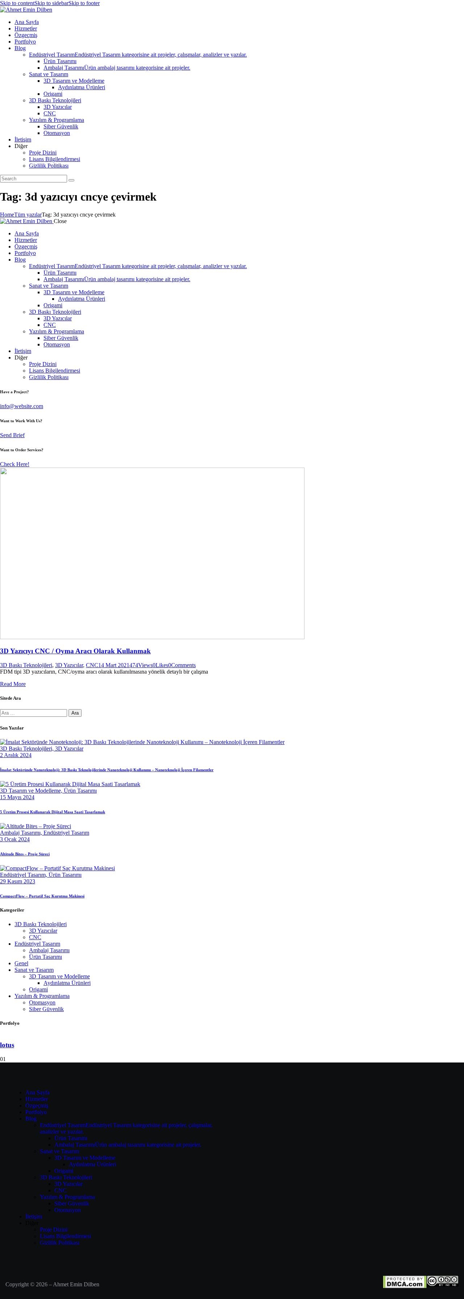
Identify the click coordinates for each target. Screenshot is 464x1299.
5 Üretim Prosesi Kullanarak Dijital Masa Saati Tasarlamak (52, 812)
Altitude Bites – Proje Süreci (25, 854)
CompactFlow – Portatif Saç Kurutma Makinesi (42, 896)
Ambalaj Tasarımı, (22, 833)
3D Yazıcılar (69, 665)
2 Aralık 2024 (16, 755)
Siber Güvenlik (46, 1009)
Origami (38, 989)
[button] (160, 665)
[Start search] (71, 180)
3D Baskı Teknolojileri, (27, 748)
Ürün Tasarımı (80, 791)
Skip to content (17, 3)
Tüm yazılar (28, 214)
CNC (92, 665)
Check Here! (14, 464)
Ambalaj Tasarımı (49, 950)
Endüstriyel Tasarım (66, 833)
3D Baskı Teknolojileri (26, 665)
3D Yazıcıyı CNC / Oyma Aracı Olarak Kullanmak (75, 651)
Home (7, 214)
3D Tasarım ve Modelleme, (32, 791)
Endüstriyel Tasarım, (24, 875)
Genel (21, 963)
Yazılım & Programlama (42, 996)
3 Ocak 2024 (15, 839)
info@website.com (21, 406)
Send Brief (12, 435)
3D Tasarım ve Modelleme (59, 976)
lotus (7, 1045)
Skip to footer (84, 3)
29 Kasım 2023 (17, 881)
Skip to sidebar (51, 3)
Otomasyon (42, 1002)
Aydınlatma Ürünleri (67, 983)
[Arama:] (34, 713)
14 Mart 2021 (113, 665)
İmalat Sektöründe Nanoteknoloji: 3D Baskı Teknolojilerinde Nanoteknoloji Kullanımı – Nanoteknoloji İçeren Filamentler (107, 770)
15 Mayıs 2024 (17, 797)
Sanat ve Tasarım (34, 970)
